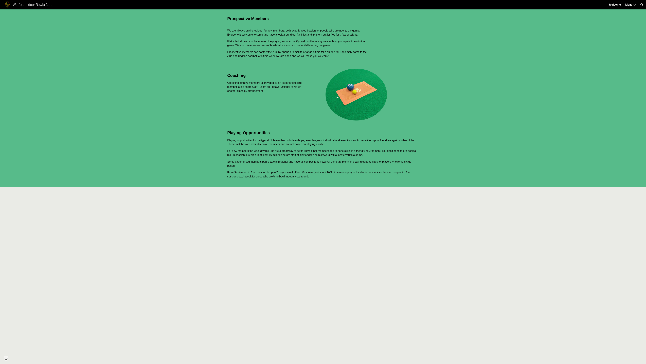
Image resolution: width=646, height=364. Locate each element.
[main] (298, 18)
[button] (642, 5)
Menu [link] (628, 4)
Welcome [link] (615, 4)
